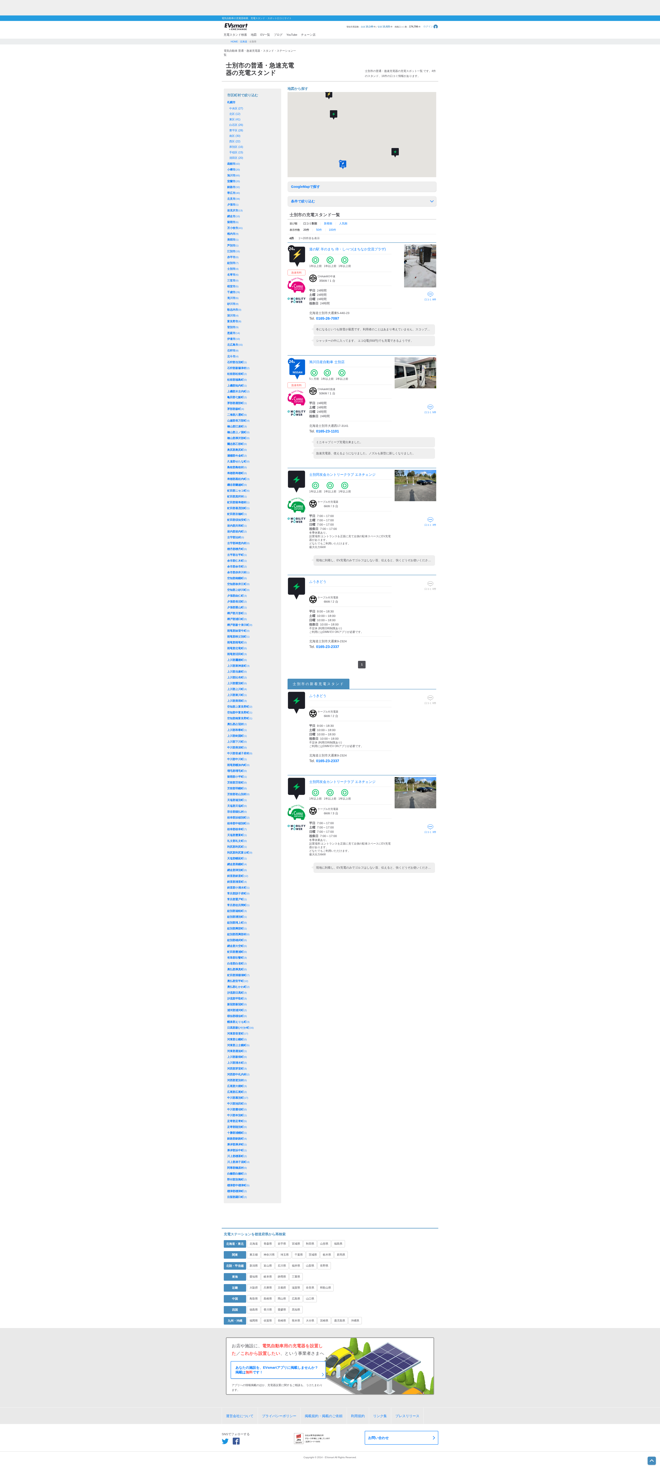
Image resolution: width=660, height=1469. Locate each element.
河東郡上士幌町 (238, 1045)
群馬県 (341, 1254)
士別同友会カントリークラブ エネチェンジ (342, 474)
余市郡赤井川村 (238, 572)
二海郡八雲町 (237, 414)
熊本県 (296, 1320)
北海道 (254, 1243)
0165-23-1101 (327, 431)
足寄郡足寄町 (237, 1121)
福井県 (296, 1265)
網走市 (233, 216)
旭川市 (233, 175)
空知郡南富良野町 (239, 718)
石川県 (282, 1265)
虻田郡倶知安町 (238, 519)
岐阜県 (268, 1276)
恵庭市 (233, 333)
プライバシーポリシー (279, 1416)
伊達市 (233, 338)
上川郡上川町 (237, 689)
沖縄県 (355, 1320)
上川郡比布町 (237, 677)
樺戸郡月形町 (237, 613)
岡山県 (282, 1298)
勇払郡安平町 (237, 981)
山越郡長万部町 (238, 420)
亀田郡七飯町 (237, 397)
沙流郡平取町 (237, 998)
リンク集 (380, 1416)
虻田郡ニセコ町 (238, 490)
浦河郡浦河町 (237, 1010)
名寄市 (233, 274)
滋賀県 (296, 1287)
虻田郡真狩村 (237, 496)
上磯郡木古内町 (238, 391)
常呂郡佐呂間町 (238, 905)
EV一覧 (265, 34)
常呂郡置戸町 (237, 899)
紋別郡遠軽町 (237, 910)
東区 (234, 119)
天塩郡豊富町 (237, 835)
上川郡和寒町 (237, 729)
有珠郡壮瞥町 (237, 957)
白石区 (236, 124)
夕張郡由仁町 (237, 595)
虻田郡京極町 (237, 514)
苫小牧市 (235, 227)
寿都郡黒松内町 (238, 478)
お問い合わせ (378, 1438)
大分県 (310, 1320)
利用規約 (358, 1416)
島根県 (268, 1298)
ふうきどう (317, 581)
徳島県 (254, 1309)
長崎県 (282, 1320)
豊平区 (236, 130)
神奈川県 (269, 1254)
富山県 (268, 1265)
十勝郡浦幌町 (237, 1132)
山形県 (324, 1243)
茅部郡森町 (235, 408)
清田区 (236, 157)
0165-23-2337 (327, 647)
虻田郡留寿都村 (238, 502)
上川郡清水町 (237, 1062)
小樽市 (233, 169)
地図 (254, 34)
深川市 (233, 315)
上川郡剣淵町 (237, 735)
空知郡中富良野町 (239, 712)
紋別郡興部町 (237, 928)
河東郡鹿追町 (237, 1051)
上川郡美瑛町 (237, 700)
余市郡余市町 (237, 566)
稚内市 (233, 233)
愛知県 (254, 1276)
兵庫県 (268, 1287)
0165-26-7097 (327, 318)
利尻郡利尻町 (237, 846)
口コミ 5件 (430, 412)
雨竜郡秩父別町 (238, 636)
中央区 (236, 108)
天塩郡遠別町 (237, 800)
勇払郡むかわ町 (238, 986)
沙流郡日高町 (237, 992)
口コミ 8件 (430, 299)
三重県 (296, 1276)
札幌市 (231, 102)
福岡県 (254, 1320)
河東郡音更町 (237, 1033)
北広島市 (235, 344)
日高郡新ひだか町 (240, 1027)
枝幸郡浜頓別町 (238, 817)
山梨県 (310, 1265)
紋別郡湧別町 (237, 916)
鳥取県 (254, 1298)
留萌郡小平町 (237, 776)
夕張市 (233, 204)
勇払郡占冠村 (237, 724)
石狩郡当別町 (237, 362)
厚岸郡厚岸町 (237, 1144)
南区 (234, 135)
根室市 (233, 286)
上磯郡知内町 (237, 385)
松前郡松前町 (237, 373)
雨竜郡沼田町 (237, 654)
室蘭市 (233, 181)
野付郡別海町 (237, 1179)
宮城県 (296, 1243)
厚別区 (236, 146)
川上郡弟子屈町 (238, 1161)
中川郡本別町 (237, 1115)
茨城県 (313, 1254)
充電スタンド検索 (235, 34)
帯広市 (233, 192)
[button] (430, 26)
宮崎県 (324, 1320)
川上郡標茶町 (237, 1156)
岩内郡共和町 (237, 525)
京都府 (282, 1287)
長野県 (324, 1265)
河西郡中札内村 (238, 1074)
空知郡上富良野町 (239, 706)
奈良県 (310, 1287)
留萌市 (233, 222)
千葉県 (299, 1254)
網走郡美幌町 (237, 864)
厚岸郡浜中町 (237, 1150)
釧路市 (233, 187)
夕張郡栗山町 (237, 607)
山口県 (310, 1298)
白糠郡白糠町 (237, 1173)
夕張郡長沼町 (237, 601)
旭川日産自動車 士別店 (327, 362)
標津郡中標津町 (238, 1185)
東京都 (254, 1254)
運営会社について (240, 1416)
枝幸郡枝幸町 (237, 829)
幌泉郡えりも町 (238, 1021)
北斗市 (233, 356)
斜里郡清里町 (237, 881)
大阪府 (254, 1287)
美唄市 (233, 239)
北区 (234, 113)
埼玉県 (284, 1254)
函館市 (233, 163)
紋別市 (233, 262)
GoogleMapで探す (305, 187)
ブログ (278, 34)
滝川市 (233, 298)
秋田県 (310, 1243)
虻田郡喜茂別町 (238, 508)
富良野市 (234, 321)
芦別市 (233, 245)
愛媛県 (282, 1309)
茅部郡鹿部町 (237, 403)
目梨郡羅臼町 (237, 1196)
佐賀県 (268, 1320)
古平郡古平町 (237, 554)
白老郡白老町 (237, 963)
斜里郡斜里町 (237, 875)
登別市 (233, 327)
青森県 (268, 1243)
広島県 (296, 1298)
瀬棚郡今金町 (237, 455)
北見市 (233, 198)
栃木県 (327, 1254)
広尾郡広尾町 (237, 1091)
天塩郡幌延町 (237, 858)
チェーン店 (308, 34)
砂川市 (233, 303)
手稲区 (236, 152)
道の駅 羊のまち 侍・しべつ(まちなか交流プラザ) (347, 249)
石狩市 (233, 350)
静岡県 (282, 1276)
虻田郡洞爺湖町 (238, 975)
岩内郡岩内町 (237, 531)
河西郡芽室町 (237, 1068)
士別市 (233, 268)
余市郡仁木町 (237, 560)
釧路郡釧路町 (237, 1138)
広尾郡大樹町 (237, 1086)
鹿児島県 (339, 1320)
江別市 (233, 251)
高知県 (296, 1309)
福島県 (338, 1243)
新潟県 (254, 1265)
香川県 (268, 1309)
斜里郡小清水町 (238, 887)
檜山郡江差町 (237, 426)
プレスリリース (407, 1416)
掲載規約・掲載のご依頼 (324, 1416)
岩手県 (282, 1243)
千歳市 (233, 292)
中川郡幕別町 (237, 1097)
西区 (234, 141)
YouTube (291, 34)
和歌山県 (325, 1287)
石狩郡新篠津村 (238, 368)
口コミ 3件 (430, 524)
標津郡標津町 (237, 1191)
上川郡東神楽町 (238, 665)
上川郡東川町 (237, 694)
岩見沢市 (235, 210)
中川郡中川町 (237, 759)
